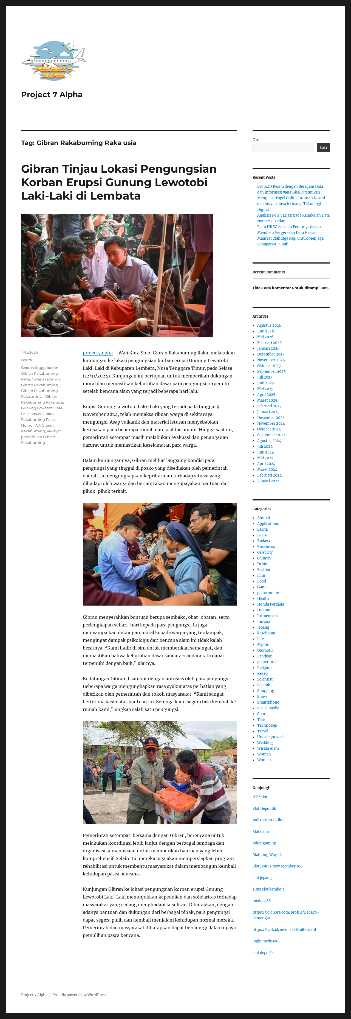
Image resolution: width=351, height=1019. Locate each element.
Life (260, 639)
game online (268, 592)
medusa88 (262, 900)
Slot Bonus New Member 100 (277, 866)
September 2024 (271, 435)
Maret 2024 (267, 469)
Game (262, 587)
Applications (268, 523)
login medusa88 (267, 941)
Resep (262, 673)
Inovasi (263, 621)
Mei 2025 (265, 389)
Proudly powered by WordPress (79, 995)
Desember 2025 (271, 354)
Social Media (268, 708)
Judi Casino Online (268, 820)
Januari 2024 (268, 481)
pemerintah (267, 662)
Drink (262, 564)
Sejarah (263, 685)
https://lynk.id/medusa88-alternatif (284, 929)
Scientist (265, 679)
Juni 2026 (265, 331)
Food (261, 581)
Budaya (263, 541)
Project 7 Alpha (52, 94)
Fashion (264, 569)
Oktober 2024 (269, 429)
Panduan (265, 656)
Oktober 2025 (269, 365)
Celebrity (265, 552)
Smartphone (268, 702)
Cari (256, 140)
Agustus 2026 (269, 325)
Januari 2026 (268, 348)
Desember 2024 (271, 417)
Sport (262, 714)
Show (262, 696)
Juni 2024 (265, 452)
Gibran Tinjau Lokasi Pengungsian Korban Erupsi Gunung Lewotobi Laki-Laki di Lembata (119, 182)
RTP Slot (260, 797)
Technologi (267, 725)
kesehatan (266, 633)
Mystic (263, 644)
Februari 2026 (269, 342)
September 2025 (271, 371)
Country (264, 558)
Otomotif (265, 650)
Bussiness (266, 546)
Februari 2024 (269, 475)
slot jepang (262, 877)
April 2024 (266, 463)
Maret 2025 (267, 400)
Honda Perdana (270, 604)
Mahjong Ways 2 (267, 854)
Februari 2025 (269, 406)
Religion (264, 667)
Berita (26, 360)
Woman (264, 754)
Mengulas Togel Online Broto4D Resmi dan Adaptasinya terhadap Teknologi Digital (291, 204)
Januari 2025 (268, 412)
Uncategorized (270, 737)
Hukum (263, 610)
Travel (262, 731)
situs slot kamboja (268, 889)
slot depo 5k (263, 952)
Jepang (263, 627)
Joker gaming (264, 843)
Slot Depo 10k (264, 808)
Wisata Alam (268, 748)
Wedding (265, 742)
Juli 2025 (265, 377)
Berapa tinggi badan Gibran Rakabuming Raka (39, 373)
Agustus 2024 (269, 440)
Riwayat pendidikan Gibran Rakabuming (41, 437)
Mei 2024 (265, 458)
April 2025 (266, 394)
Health (263, 598)
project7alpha (98, 352)
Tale (261, 719)
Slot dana (261, 831)
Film (261, 575)
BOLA (262, 535)
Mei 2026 (265, 337)
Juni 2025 (265, 383)
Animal (263, 518)
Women (264, 760)
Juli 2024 (265, 446)
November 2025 (271, 360)
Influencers (267, 616)
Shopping (265, 690)
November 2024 (271, 423)
